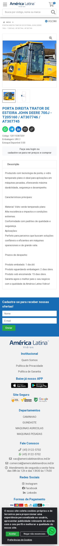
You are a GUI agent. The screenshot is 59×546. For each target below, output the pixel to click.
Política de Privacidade (29, 365)
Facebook (31, 488)
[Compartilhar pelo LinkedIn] (18, 129)
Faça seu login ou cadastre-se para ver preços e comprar (29, 151)
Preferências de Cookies (19, 540)
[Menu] (5, 4)
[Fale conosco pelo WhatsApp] (51, 530)
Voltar (52, 21)
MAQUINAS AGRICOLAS (29, 428)
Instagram (31, 483)
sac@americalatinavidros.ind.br (31, 458)
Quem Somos (29, 360)
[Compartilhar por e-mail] (25, 129)
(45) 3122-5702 (31, 454)
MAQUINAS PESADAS (29, 433)
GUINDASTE (29, 422)
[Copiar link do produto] (32, 129)
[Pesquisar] (53, 12)
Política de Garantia (29, 371)
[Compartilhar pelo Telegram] (12, 129)
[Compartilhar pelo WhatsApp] (5, 129)
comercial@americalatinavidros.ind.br (31, 463)
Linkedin (31, 492)
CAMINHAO (29, 416)
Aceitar (12, 534)
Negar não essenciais (34, 534)
